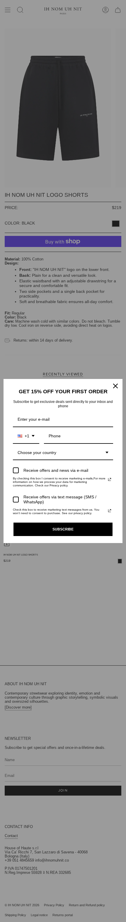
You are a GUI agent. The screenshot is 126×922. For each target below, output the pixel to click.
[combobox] (26, 436)
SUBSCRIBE (63, 529)
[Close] (115, 386)
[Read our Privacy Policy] (109, 479)
